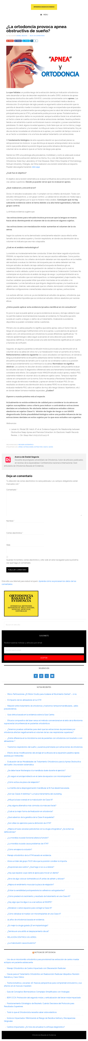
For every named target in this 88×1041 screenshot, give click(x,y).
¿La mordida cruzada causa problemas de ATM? (28, 844)
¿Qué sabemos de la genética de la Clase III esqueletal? (30, 817)
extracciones (28, 447)
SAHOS (50, 447)
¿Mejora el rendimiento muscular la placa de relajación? (30, 884)
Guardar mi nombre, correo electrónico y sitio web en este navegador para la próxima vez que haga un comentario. (42, 561)
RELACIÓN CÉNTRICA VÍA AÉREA (21, 937)
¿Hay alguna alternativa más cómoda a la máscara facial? (31, 805)
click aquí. (36, 167)
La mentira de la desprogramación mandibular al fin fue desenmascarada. (38, 788)
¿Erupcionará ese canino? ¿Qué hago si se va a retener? (30, 867)
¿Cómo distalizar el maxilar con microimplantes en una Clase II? (34, 914)
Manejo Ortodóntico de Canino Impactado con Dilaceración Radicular (36, 968)
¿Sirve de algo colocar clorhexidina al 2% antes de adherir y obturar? (36, 879)
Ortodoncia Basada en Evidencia (44, 7)
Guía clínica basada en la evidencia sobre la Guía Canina (30, 715)
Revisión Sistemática (25, 444)
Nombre (10, 521)
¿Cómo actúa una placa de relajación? (23, 782)
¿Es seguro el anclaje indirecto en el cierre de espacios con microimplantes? (39, 776)
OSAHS (45, 447)
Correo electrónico (14, 533)
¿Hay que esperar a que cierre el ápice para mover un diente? (33, 873)
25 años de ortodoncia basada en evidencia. (25, 920)
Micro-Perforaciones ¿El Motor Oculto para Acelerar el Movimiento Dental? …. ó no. (42, 694)
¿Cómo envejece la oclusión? (19, 849)
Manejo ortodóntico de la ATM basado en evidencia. (29, 855)
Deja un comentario (37, 35)
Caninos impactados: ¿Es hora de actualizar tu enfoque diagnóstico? (36, 1027)
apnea (20, 447)
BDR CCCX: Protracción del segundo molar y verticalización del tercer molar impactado (44, 998)
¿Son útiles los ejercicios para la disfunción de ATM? (29, 823)
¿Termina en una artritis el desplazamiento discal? (28, 931)
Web (8, 545)
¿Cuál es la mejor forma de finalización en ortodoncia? (30, 811)
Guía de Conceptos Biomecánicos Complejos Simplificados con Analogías (38, 992)
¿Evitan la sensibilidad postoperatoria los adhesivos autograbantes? (36, 890)
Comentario (11, 490)
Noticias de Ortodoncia (45, 952)
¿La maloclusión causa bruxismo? (21, 943)
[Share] (31, 41)
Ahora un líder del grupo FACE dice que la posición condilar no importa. (37, 861)
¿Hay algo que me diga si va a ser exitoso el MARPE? (29, 902)
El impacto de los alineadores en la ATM (24, 700)
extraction (38, 447)
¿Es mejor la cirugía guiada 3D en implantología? (27, 925)
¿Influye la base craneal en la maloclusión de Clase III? (30, 800)
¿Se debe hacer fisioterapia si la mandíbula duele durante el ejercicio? (36, 770)
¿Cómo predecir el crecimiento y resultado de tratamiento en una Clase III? (38, 896)
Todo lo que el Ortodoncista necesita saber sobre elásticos (32, 1012)
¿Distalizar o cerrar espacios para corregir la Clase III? (29, 908)
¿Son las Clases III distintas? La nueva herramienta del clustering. (34, 794)
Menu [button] (45, 15)
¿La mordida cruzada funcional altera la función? (28, 838)
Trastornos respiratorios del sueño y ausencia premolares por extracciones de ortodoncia (44, 747)
